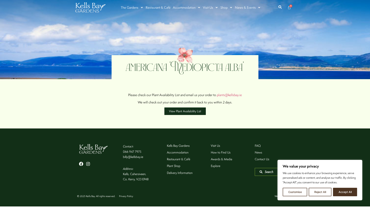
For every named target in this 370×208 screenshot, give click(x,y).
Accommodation (184, 7)
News (258, 152)
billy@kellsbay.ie (133, 157)
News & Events (245, 7)
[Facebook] (81, 164)
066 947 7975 (132, 152)
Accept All (345, 192)
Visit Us (208, 7)
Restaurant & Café (158, 7)
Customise (295, 192)
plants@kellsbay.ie (229, 95)
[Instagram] (88, 164)
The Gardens (129, 7)
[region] (320, 180)
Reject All (320, 192)
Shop (224, 7)
